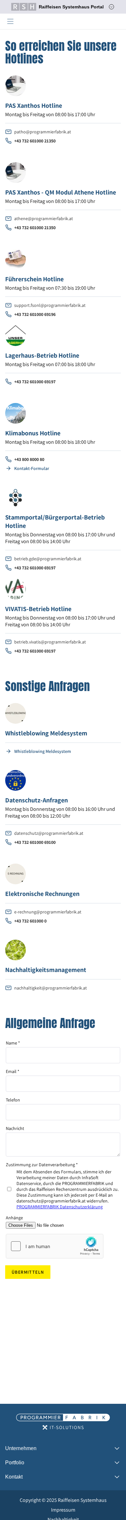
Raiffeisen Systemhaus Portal (71, 6)
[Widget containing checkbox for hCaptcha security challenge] (54, 1246)
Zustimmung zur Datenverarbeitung (42, 1165)
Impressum (63, 1509)
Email (12, 1071)
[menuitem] (63, 1500)
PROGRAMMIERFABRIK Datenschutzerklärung (59, 1207)
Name (13, 1043)
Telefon (13, 1100)
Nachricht (15, 1128)
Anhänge (14, 1218)
